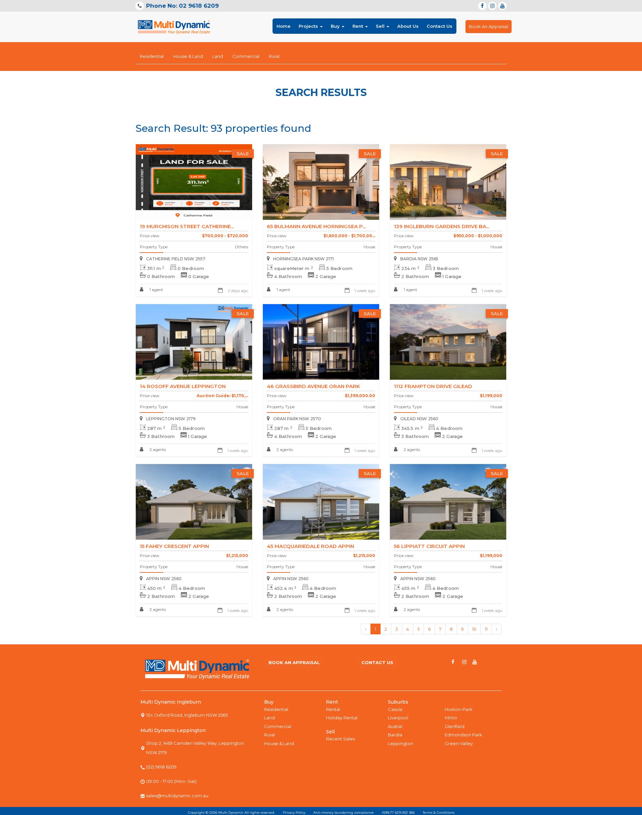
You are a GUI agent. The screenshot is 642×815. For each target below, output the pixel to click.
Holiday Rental (341, 717)
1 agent (155, 289)
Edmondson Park (463, 734)
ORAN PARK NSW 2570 (297, 418)
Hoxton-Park (458, 709)
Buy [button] (336, 26)
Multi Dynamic (230, 812)
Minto (451, 717)
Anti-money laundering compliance (343, 812)
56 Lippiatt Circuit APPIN (429, 546)
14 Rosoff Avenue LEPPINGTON (183, 386)
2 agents (157, 449)
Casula (395, 709)
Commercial (245, 56)
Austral (395, 726)
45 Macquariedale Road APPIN (310, 546)
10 (474, 629)
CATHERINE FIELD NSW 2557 (175, 258)
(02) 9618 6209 (161, 766)
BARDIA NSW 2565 (419, 258)
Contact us (377, 662)
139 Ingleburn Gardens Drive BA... (441, 226)
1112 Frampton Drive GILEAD (433, 386)
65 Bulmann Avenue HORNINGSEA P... (316, 226)
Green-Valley (459, 743)
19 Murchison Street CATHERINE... (187, 226)
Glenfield (454, 726)
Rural (274, 56)
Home (284, 26)
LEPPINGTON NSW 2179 (171, 418)
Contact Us (439, 26)
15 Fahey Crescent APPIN (174, 546)
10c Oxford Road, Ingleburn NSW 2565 (187, 715)
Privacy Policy (294, 812)
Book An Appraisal (488, 26)
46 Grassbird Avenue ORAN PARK (313, 386)
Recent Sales (340, 738)
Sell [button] (381, 26)
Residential (152, 56)
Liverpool (398, 717)
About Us (408, 26)
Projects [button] (309, 26)
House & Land (188, 56)
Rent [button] (358, 26)
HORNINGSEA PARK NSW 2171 (303, 258)
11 (486, 629)
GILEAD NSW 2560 (419, 418)
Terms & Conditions (438, 812)
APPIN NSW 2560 (164, 578)
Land (217, 56)
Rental (333, 709)
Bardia (395, 734)
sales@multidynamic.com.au (177, 795)
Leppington (400, 743)
